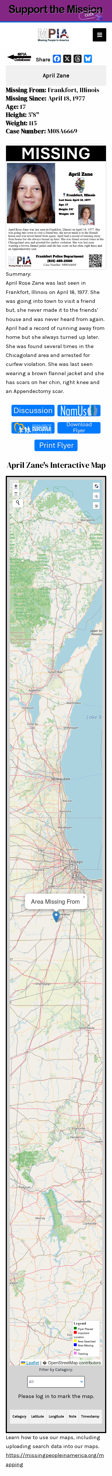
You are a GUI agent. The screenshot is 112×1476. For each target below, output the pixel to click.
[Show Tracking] (96, 495)
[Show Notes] (96, 505)
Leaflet (32, 1362)
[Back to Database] (20, 57)
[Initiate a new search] (17, 502)
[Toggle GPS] (96, 485)
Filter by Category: (56, 1369)
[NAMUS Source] (79, 410)
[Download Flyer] (79, 428)
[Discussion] (33, 410)
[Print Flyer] (56, 445)
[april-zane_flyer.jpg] (56, 206)
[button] (56, 917)
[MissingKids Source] (33, 428)
